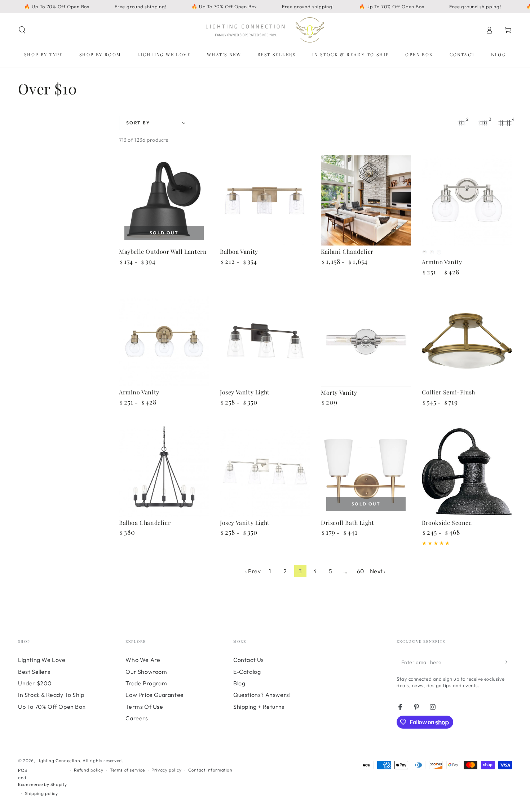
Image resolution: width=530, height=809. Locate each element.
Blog (239, 683)
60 (361, 571)
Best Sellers (34, 671)
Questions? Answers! (262, 694)
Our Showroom (146, 671)
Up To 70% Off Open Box (51, 706)
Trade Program (146, 683)
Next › (378, 571)
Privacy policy (166, 770)
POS (22, 770)
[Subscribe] (508, 662)
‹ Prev (253, 571)
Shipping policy (41, 793)
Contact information (210, 770)
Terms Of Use (144, 706)
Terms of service (127, 770)
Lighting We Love (42, 659)
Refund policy (88, 770)
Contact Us (248, 659)
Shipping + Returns (258, 706)
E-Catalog (247, 671)
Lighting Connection (58, 760)
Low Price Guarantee (154, 694)
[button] (22, 30)
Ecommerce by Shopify (42, 784)
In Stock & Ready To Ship (51, 694)
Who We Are (142, 659)
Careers (136, 718)
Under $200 (35, 683)
